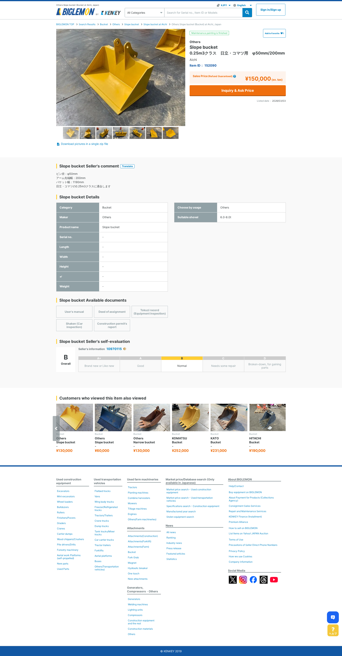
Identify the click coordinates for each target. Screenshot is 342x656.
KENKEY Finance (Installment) (245, 516)
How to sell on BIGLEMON (243, 528)
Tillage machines (137, 508)
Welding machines (138, 604)
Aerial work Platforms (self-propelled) (69, 557)
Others (116, 24)
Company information (241, 561)
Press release (173, 548)
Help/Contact (236, 486)
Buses (98, 561)
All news (171, 532)
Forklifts (99, 550)
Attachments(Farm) (138, 546)
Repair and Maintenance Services (247, 511)
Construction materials (140, 628)
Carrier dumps (64, 533)
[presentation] (56, 428)
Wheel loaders (65, 501)
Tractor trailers (103, 545)
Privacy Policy (237, 551)
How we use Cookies (240, 556)
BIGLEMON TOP (65, 24)
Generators (134, 599)
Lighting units (135, 609)
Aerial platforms (103, 555)
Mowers (132, 503)
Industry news (174, 542)
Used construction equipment (68, 481)
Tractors (132, 487)
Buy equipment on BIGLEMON (245, 492)
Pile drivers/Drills (66, 544)
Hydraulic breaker (138, 568)
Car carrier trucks (104, 539)
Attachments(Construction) (143, 536)
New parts (62, 563)
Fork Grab (133, 557)
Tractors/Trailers (104, 515)
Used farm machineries (142, 479)
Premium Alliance (238, 521)
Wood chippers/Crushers (70, 539)
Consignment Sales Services (244, 505)
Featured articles (175, 553)
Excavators (63, 491)
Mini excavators (66, 496)
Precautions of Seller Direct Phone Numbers (253, 544)
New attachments (137, 578)
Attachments (135, 528)
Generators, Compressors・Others (142, 589)
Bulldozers (63, 507)
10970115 (114, 349)
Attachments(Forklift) (139, 541)
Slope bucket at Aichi (155, 24)
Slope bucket (131, 24)
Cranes (61, 528)
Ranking (171, 537)
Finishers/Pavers (66, 517)
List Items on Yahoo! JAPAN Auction (248, 533)
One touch (133, 573)
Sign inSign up (270, 9)
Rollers (61, 512)
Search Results (87, 24)
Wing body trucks (104, 501)
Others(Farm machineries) (142, 519)
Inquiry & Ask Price (237, 90)
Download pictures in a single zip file (84, 143)
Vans (97, 496)
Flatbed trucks (102, 491)
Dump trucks (102, 526)
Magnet (132, 562)
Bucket (104, 24)
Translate (127, 166)
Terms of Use (236, 539)
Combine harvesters (139, 497)
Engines (132, 514)
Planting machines (138, 492)
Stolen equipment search (180, 516)
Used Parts (63, 568)
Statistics (171, 559)
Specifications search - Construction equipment (192, 506)
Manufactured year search (181, 511)
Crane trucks (102, 520)
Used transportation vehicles (107, 481)
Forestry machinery (67, 549)
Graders (61, 523)
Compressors (135, 615)
